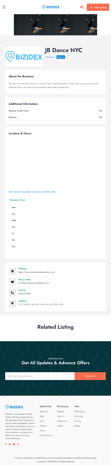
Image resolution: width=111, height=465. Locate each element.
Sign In (60, 416)
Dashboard (62, 421)
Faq (41, 421)
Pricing (78, 421)
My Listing (79, 416)
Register (60, 411)
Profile (60, 425)
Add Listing (100, 7)
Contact (43, 425)
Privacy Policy (46, 435)
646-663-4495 (24, 293)
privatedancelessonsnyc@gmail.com (33, 282)
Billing (77, 425)
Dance (61, 57)
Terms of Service (84, 457)
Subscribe (90, 376)
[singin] (81, 7)
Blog (42, 416)
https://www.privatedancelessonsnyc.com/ (36, 272)
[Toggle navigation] (4, 7)
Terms (42, 430)
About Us (44, 411)
